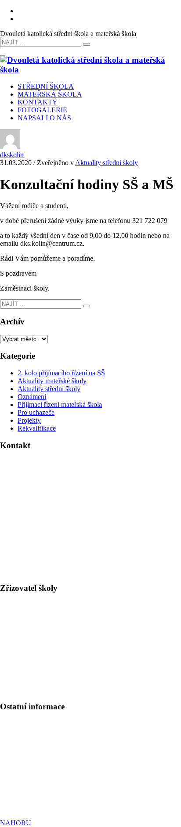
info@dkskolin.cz (47, 517)
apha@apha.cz (41, 658)
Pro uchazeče (36, 412)
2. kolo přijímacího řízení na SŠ (61, 373)
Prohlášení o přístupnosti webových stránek (60, 785)
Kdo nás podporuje (26, 793)
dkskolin (12, 154)
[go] (86, 44)
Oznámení (32, 396)
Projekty (29, 420)
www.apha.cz (19, 650)
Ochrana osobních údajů (34, 777)
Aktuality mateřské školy (52, 381)
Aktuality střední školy (106, 162)
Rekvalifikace (37, 428)
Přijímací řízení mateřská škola (60, 404)
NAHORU (15, 823)
